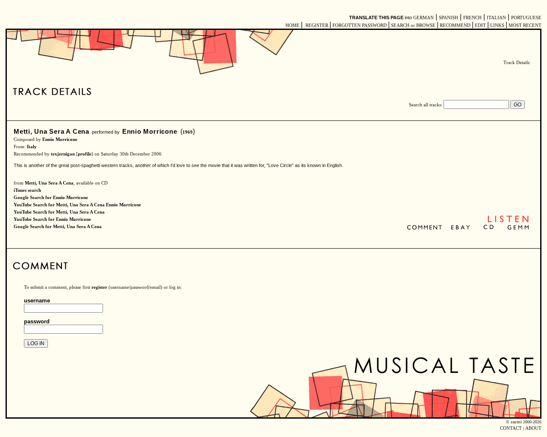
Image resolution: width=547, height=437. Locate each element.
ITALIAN (496, 17)
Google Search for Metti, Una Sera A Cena (58, 226)
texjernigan (63, 154)
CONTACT (511, 428)
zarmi (516, 421)
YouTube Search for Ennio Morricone (52, 219)
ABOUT (533, 428)
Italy (32, 146)
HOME (292, 25)
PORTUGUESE (526, 17)
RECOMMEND (455, 25)
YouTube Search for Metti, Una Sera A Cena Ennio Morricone (77, 204)
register (99, 287)
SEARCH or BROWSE (413, 25)
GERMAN (423, 17)
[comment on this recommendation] (426, 228)
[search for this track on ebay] (460, 228)
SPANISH (448, 17)
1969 (187, 132)
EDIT (480, 25)
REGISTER (316, 25)
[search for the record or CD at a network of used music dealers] (518, 228)
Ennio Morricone (149, 131)
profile (84, 154)
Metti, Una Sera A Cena (51, 131)
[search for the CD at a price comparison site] (489, 228)
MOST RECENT (524, 25)
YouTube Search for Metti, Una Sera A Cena (59, 212)
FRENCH (472, 17)
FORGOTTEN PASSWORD (359, 25)
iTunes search (27, 190)
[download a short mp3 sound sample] (508, 221)
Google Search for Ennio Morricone (51, 197)
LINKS (497, 25)
